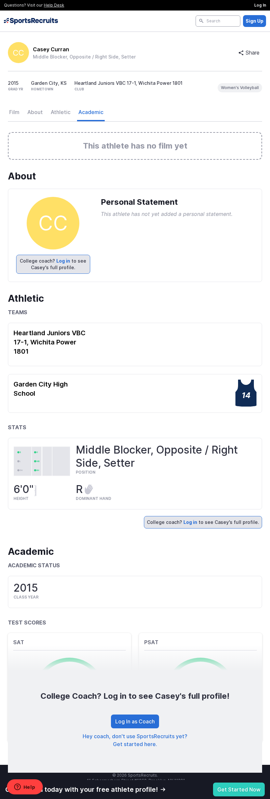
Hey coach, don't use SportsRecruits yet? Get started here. (135, 740)
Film (14, 112)
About (35, 112)
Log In (260, 5)
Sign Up (254, 21)
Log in (63, 261)
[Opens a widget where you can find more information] (25, 787)
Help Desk (54, 5)
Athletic (60, 112)
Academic (90, 112)
